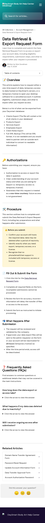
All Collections (7, 30)
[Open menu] (40, 4)
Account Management (24, 30)
